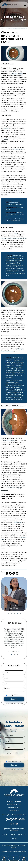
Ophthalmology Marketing (13, 829)
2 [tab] (11, 613)
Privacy (18, 703)
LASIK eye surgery (17, 74)
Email (24, 859)
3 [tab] (14, 613)
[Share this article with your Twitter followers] (10, 573)
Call (14, 859)
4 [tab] (17, 613)
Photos (4, 859)
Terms (21, 703)
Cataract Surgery (14, 608)
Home (2, 28)
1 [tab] (8, 613)
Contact (22, 835)
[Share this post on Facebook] (6, 573)
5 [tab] (20, 613)
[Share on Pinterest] (17, 573)
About (12, 835)
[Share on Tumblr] (13, 573)
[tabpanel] (14, 594)
